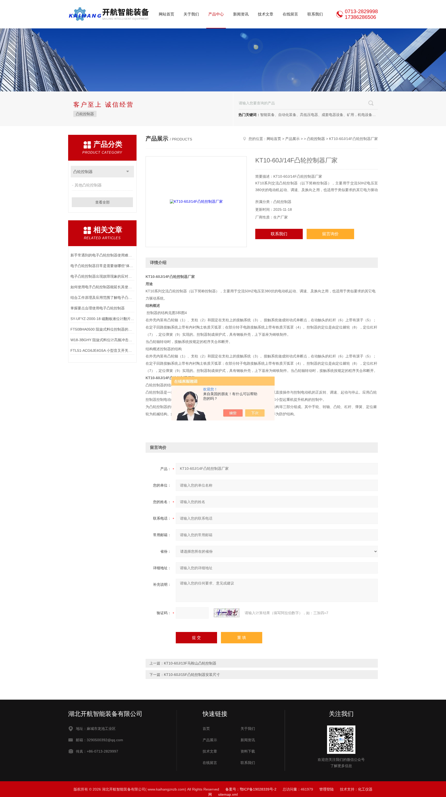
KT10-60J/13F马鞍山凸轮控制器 (190, 663)
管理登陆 (326, 789)
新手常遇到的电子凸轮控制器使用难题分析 (102, 255)
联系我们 (315, 14)
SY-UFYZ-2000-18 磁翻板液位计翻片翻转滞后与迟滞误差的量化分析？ (102, 319)
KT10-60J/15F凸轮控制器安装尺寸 (192, 675)
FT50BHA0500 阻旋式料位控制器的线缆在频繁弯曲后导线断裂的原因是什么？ (102, 329)
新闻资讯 (241, 14)
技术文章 (265, 14)
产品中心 (216, 14)
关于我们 (191, 14)
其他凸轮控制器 (88, 185)
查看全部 (102, 202)
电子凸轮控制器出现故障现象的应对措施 (102, 276)
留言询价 (330, 234)
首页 (206, 728)
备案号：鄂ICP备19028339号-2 (250, 789)
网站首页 (166, 14)
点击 (127, 171)
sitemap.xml (228, 794)
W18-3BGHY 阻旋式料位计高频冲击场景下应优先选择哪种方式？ (102, 340)
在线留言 (290, 14)
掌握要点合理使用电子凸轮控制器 (97, 308)
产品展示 (292, 139)
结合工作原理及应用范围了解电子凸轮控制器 (102, 297)
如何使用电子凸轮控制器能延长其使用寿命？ (102, 287)
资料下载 (248, 751)
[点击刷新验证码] (227, 612)
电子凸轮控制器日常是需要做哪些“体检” (102, 266)
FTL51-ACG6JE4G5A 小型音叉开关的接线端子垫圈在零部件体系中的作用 (102, 350)
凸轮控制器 (85, 114)
